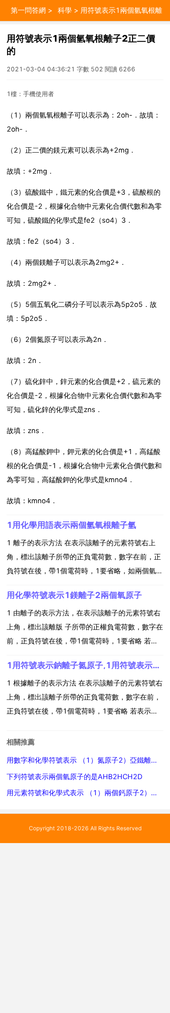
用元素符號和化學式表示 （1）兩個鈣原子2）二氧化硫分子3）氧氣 (85, 793)
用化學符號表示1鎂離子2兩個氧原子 (74, 595)
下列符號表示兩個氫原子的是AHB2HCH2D (74, 777)
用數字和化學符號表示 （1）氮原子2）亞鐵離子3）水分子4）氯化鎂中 (85, 760)
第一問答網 (28, 10)
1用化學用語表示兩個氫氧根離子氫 (71, 525)
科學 (65, 10)
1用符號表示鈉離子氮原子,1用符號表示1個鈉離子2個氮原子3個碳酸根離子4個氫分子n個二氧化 (85, 665)
